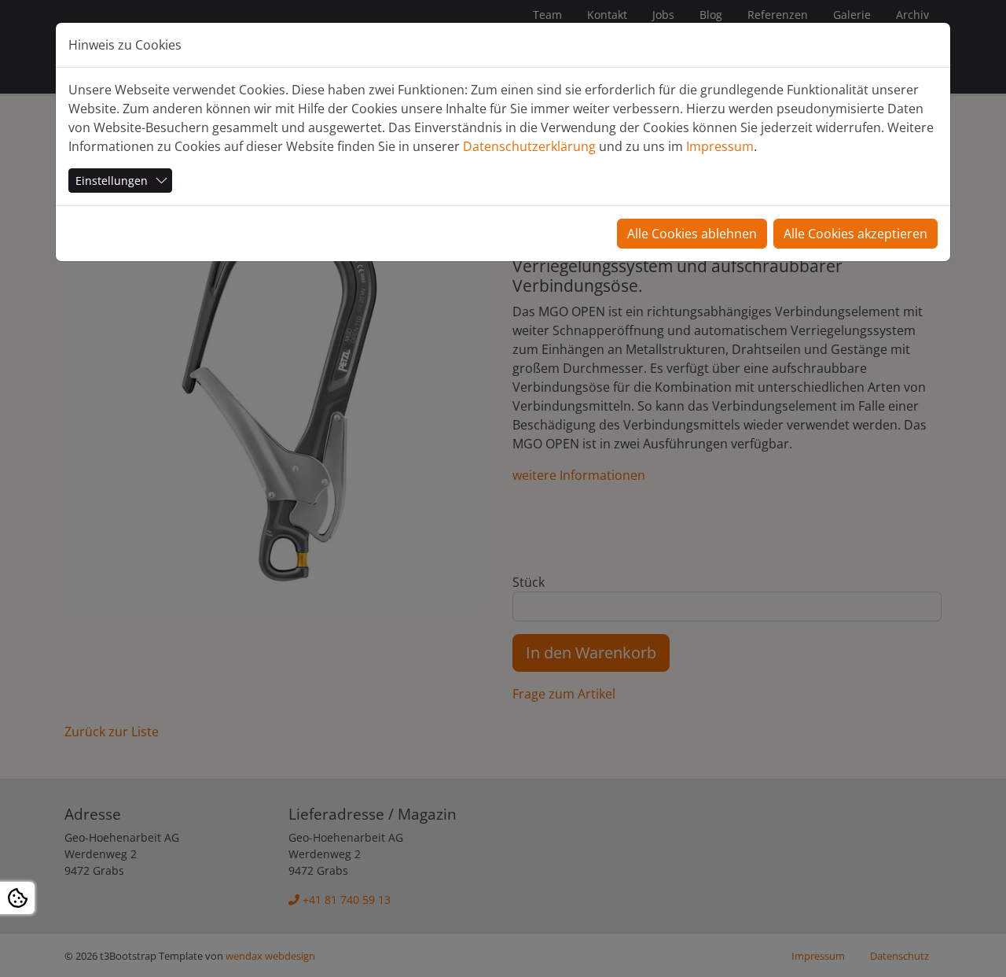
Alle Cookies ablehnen (692, 233)
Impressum (720, 146)
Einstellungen (111, 180)
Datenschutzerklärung (529, 146)
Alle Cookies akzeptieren (855, 233)
